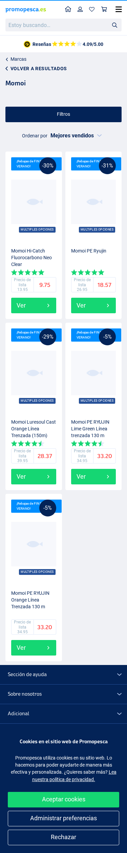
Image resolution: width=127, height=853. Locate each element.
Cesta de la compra (104, 9)
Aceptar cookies (63, 799)
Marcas (18, 59)
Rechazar (63, 837)
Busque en (116, 26)
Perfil (80, 9)
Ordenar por (34, 135)
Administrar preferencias (63, 818)
